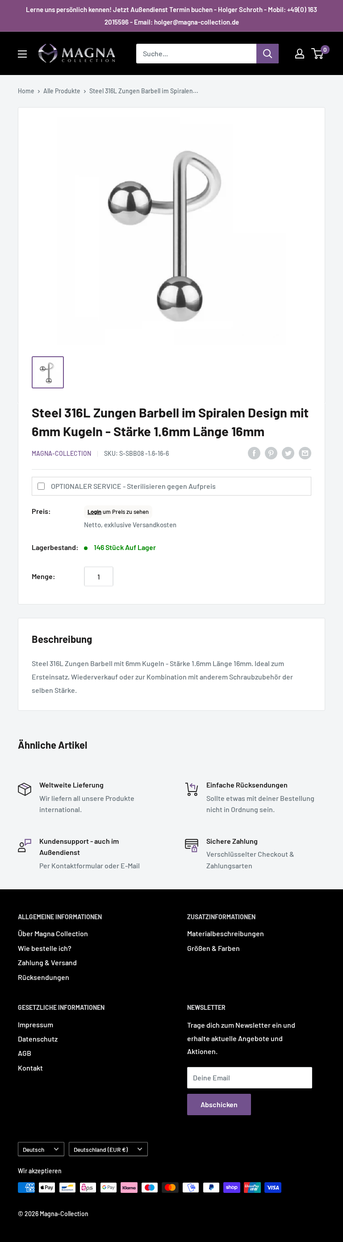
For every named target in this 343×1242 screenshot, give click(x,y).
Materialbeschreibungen (225, 933)
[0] (317, 53)
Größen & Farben (213, 948)
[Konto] (299, 53)
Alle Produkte (61, 91)
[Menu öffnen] (22, 54)
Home (26, 91)
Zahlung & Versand (47, 962)
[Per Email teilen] (305, 452)
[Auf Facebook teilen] (254, 452)
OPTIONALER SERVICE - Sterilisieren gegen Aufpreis (133, 486)
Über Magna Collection (53, 933)
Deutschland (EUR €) (101, 1149)
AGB (24, 1053)
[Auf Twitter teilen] (288, 452)
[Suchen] (267, 53)
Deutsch (33, 1149)
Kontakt (30, 1067)
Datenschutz (38, 1038)
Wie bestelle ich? (44, 948)
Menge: (43, 576)
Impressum (35, 1024)
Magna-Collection (61, 453)
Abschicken (219, 1104)
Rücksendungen (43, 977)
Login (94, 511)
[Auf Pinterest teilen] (271, 452)
